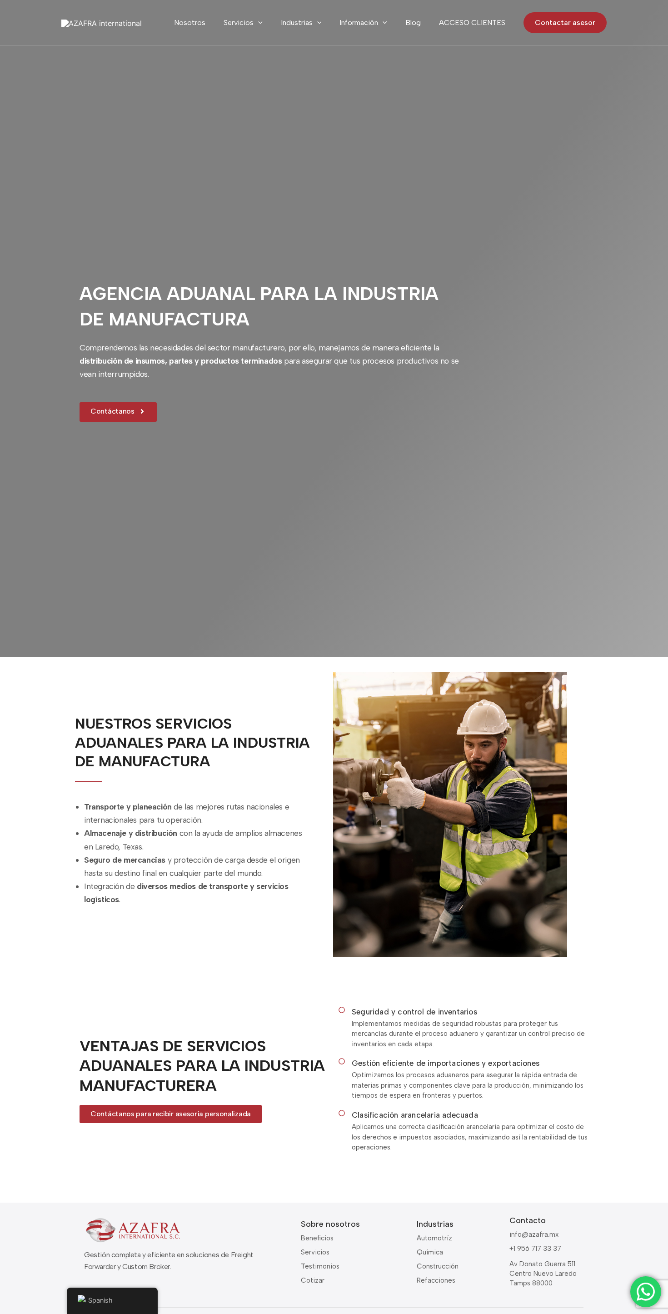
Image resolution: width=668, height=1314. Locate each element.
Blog (413, 22)
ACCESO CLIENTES (472, 22)
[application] (258, 23)
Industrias (297, 22)
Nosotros (189, 22)
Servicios (239, 22)
